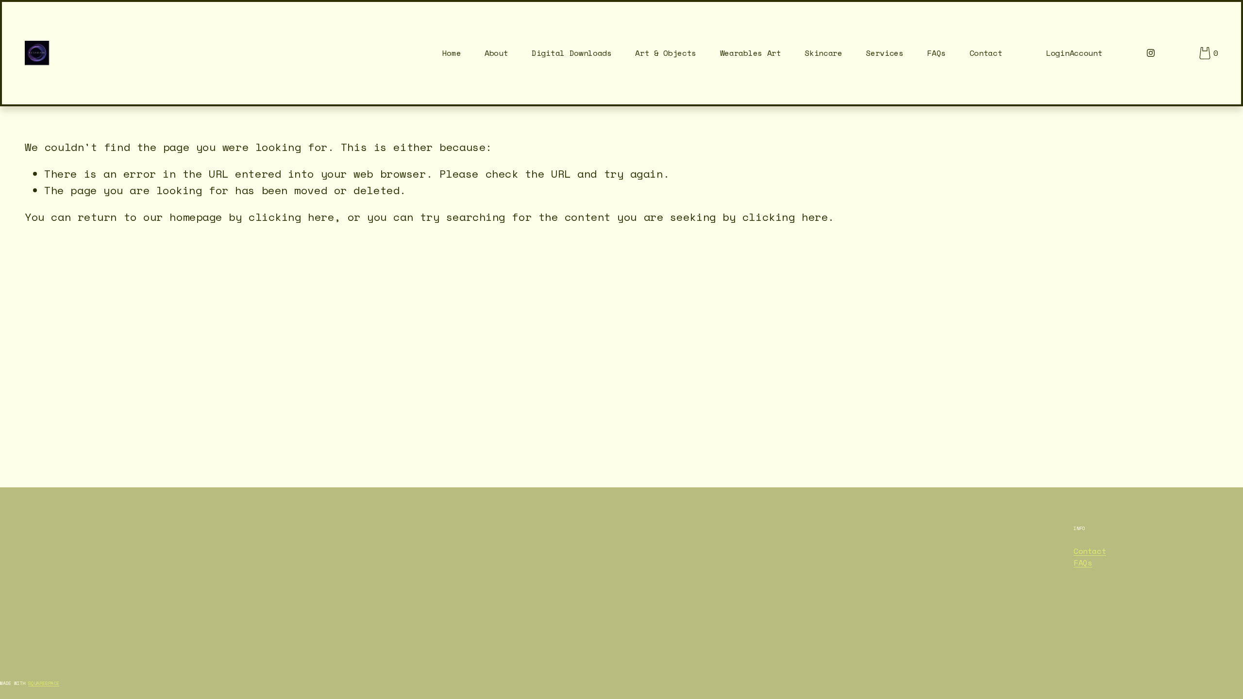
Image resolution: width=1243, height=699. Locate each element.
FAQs (936, 53)
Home (451, 53)
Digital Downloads (572, 53)
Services (884, 53)
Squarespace (43, 683)
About (496, 53)
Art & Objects (665, 53)
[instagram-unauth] (1151, 53)
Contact (986, 53)
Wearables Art (750, 53)
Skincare (823, 53)
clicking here (291, 217)
